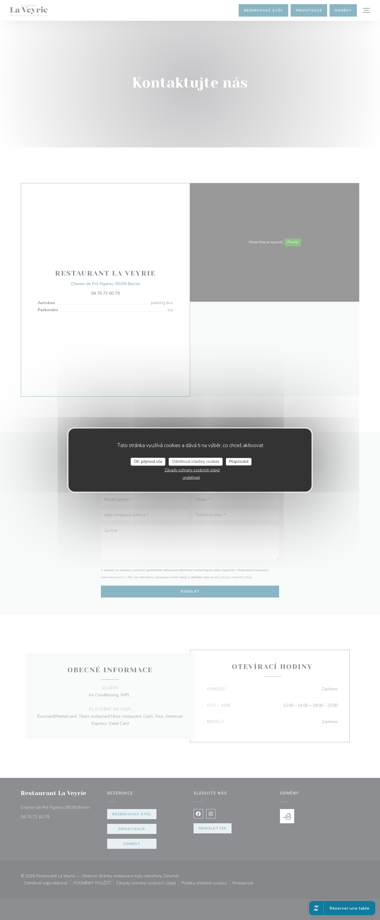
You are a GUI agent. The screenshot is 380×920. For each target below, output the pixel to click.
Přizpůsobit (238, 461)
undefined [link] (191, 477)
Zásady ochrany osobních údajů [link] (192, 470)
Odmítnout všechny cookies (195, 461)
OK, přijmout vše (148, 461)
